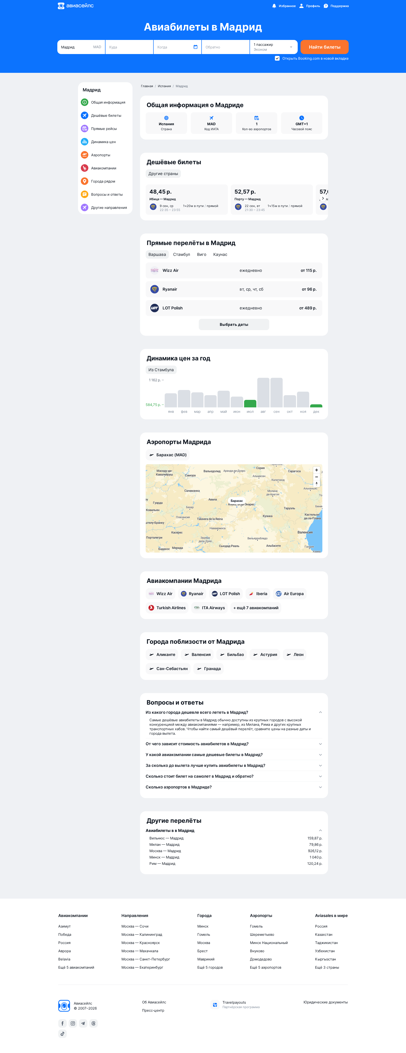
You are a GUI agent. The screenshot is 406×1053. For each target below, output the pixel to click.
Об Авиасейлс (154, 1002)
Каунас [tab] (220, 254)
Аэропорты (261, 915)
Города (204, 915)
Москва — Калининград (141, 934)
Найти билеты (324, 47)
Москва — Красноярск (140, 942)
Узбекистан (325, 951)
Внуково (257, 951)
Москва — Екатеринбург (142, 967)
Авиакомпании (73, 915)
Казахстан (323, 934)
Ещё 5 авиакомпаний (76, 967)
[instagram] (73, 1023)
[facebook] (62, 1023)
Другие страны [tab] (163, 173)
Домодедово (261, 959)
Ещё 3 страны (327, 967)
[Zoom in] (316, 470)
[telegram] (83, 1023)
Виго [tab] (201, 254)
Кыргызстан (325, 959)
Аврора (64, 951)
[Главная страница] (75, 6)
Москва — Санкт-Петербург (145, 959)
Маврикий (206, 959)
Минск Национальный (269, 942)
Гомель (203, 934)
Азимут (64, 926)
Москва (203, 942)
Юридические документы (326, 1002)
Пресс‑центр (153, 1010)
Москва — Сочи (134, 926)
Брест (202, 951)
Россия (64, 942)
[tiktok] (62, 1034)
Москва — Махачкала (139, 951)
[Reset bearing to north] (316, 483)
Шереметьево (262, 934)
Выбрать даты (234, 324)
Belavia (64, 959)
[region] (234, 508)
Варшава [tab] (157, 254)
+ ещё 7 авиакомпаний (255, 607)
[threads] (93, 1023)
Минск (202, 926)
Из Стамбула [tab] (161, 369)
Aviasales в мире (331, 915)
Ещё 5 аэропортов (265, 967)
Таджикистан (326, 942)
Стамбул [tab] (181, 254)
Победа (64, 934)
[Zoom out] (316, 476)
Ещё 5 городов (210, 967)
